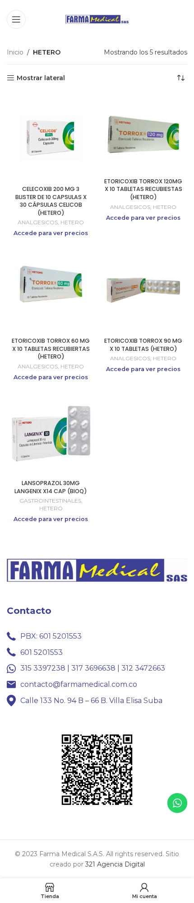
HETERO (72, 222)
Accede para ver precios (51, 233)
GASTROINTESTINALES (50, 500)
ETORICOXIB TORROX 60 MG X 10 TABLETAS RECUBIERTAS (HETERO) (51, 348)
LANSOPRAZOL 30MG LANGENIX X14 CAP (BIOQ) (50, 487)
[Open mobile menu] (16, 19)
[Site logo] (97, 18)
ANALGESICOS (38, 222)
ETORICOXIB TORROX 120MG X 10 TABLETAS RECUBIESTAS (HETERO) (143, 189)
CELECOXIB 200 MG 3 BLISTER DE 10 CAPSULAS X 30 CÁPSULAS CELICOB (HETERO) (51, 201)
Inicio (15, 52)
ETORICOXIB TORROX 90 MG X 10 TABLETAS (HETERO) (143, 345)
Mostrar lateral (41, 78)
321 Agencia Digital (115, 864)
